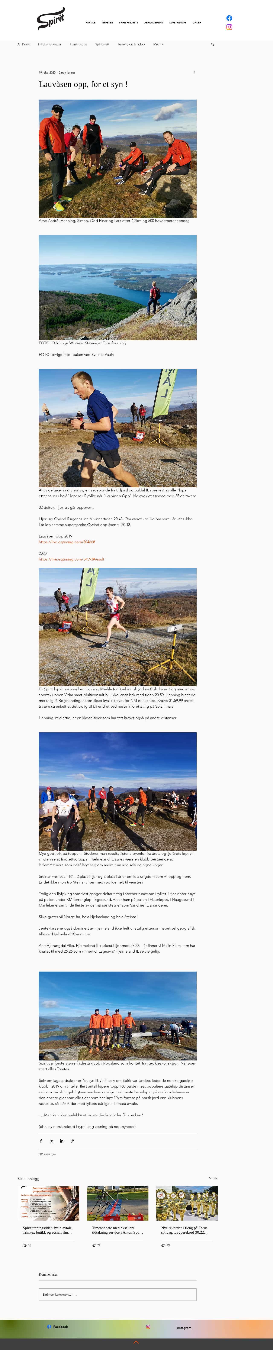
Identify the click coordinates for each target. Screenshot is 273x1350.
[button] (128, 22)
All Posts (23, 44)
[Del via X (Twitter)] (51, 1141)
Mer (156, 44)
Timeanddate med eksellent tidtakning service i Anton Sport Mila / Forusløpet (117, 1230)
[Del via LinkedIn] (62, 1141)
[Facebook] (229, 18)
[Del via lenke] (72, 1141)
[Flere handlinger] (194, 72)
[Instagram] (229, 27)
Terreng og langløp (131, 44)
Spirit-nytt (102, 44)
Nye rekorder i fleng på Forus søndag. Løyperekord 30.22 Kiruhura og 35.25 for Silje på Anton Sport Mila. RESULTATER (184, 1230)
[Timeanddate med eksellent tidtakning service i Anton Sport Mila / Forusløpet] (118, 1203)
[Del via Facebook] (41, 1141)
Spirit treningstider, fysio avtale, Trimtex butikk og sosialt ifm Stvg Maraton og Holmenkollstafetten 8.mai (48, 1230)
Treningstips (78, 44)
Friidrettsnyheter (49, 44)
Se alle (213, 1178)
